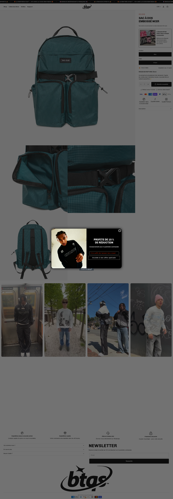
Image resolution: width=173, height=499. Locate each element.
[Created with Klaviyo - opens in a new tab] (86, 269)
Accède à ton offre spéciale (104, 257)
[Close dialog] (120, 231)
